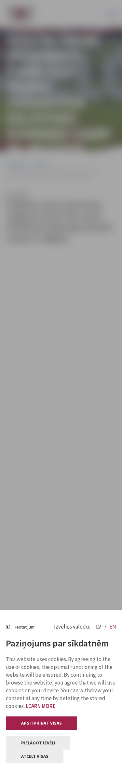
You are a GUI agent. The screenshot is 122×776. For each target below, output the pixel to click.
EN (112, 626)
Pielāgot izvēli (38, 743)
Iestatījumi (25, 627)
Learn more (41, 706)
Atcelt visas (34, 756)
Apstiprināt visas (41, 723)
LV (99, 626)
